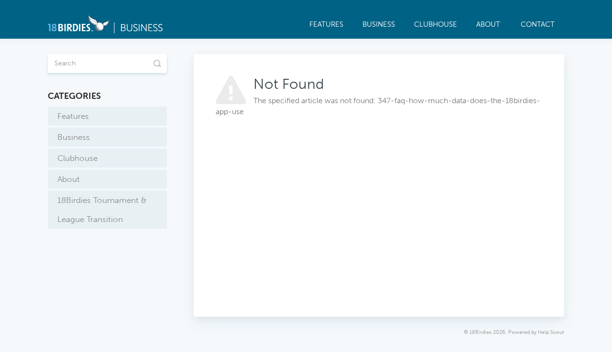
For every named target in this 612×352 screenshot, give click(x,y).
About (488, 24)
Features (326, 24)
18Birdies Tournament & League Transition (101, 209)
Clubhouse (435, 24)
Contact (538, 24)
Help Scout (551, 332)
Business (378, 24)
